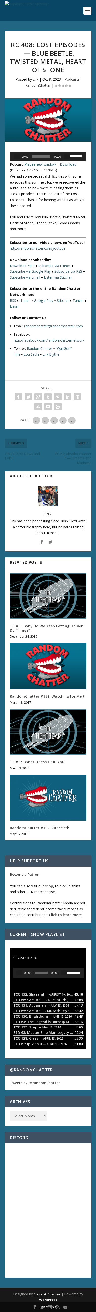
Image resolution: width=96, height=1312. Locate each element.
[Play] (17, 156)
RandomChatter (38, 85)
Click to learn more (65, 915)
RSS (13, 300)
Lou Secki (31, 354)
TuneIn (78, 300)
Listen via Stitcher (58, 277)
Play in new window (40, 164)
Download (68, 164)
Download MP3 (22, 265)
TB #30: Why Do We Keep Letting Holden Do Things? (47, 628)
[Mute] (67, 156)
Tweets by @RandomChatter (35, 1082)
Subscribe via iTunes (54, 265)
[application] (48, 156)
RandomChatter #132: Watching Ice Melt (47, 696)
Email (14, 306)
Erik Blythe (51, 354)
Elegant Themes (47, 1294)
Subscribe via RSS (68, 271)
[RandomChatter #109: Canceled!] (48, 798)
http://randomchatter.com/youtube (37, 248)
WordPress (48, 1299)
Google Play (43, 300)
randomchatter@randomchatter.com (53, 326)
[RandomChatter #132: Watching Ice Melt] (48, 666)
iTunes (25, 300)
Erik (35, 79)
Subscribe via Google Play (30, 271)
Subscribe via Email (25, 277)
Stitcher (63, 300)
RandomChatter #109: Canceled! (39, 827)
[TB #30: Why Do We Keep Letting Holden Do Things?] (48, 596)
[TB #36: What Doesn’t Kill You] (48, 732)
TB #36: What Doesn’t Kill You (37, 762)
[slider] (77, 156)
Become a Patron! (25, 874)
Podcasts (72, 79)
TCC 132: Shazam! (28, 953)
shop (49, 886)
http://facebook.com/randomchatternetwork (49, 340)
